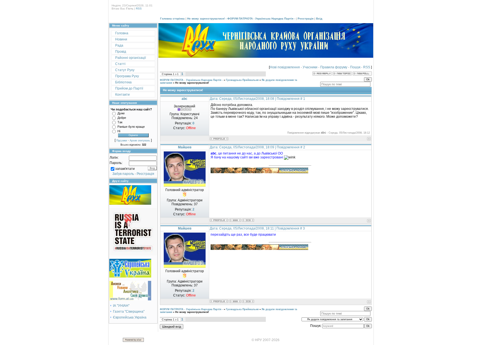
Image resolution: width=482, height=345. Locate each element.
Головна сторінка (172, 18)
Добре (121, 117)
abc (184, 99)
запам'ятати (125, 169)
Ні (118, 131)
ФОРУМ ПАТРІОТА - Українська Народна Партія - (191, 80)
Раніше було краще (131, 126)
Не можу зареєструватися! (192, 82)
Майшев (184, 147)
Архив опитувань (140, 140)
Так (119, 122)
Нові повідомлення (285, 67)
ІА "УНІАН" (121, 306)
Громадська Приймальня (242, 80)
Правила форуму (333, 67)
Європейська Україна (129, 317)
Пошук (355, 67)
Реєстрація (306, 18)
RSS (139, 8)
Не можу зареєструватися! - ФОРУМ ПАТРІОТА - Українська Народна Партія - (241, 18)
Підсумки (121, 140)
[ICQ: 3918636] (248, 220)
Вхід (319, 18)
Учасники (310, 67)
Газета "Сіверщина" (128, 311)
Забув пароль (123, 174)
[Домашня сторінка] (235, 220)
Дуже (121, 113)
